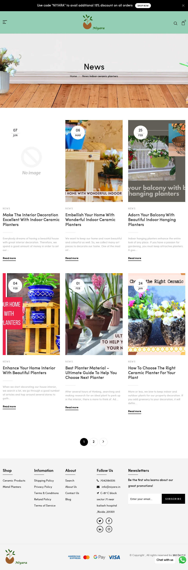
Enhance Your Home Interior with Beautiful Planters (29, 370)
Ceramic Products (14, 480)
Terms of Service (44, 505)
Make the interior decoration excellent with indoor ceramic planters (31, 220)
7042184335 (107, 480)
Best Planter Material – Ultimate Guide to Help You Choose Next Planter (91, 373)
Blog (68, 499)
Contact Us (72, 493)
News (85, 76)
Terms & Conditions (46, 493)
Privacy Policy (43, 486)
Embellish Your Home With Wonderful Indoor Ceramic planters (90, 220)
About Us (71, 486)
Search (69, 480)
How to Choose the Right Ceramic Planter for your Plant (152, 373)
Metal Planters (12, 486)
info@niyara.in (110, 486)
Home (73, 76)
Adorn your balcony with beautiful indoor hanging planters (152, 220)
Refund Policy (42, 499)
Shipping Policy (44, 480)
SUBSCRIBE (173, 498)
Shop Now (143, 5)
